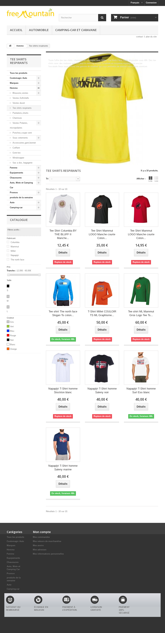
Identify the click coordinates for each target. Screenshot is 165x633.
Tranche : (11, 270)
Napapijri (15, 255)
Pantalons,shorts (20, 113)
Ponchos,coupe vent (22, 133)
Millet (13, 251)
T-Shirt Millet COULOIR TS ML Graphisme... (102, 313)
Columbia (15, 242)
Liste (156, 181)
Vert (12, 326)
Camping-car (16, 207)
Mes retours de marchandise (47, 541)
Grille (150, 181)
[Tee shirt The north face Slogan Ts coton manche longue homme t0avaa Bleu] (63, 290)
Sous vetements (20, 138)
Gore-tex (16, 153)
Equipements (16, 172)
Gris (12, 322)
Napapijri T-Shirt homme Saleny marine (63, 467)
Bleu (12, 331)
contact (139, 36)
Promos (14, 192)
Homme (14, 88)
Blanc (12, 344)
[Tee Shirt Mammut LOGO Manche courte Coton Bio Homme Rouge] (141, 209)
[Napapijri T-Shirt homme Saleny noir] (102, 367)
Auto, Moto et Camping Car (21, 185)
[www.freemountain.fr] (30, 13)
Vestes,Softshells (20, 98)
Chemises (17, 118)
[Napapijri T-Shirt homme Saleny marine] (63, 444)
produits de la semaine (21, 197)
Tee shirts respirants (22, 108)
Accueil (16, 30)
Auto (12, 202)
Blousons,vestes (20, 93)
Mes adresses (39, 549)
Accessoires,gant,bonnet (24, 143)
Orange (13, 349)
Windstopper (18, 158)
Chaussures (16, 177)
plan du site (151, 36)
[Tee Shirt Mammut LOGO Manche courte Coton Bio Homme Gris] (102, 209)
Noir (12, 340)
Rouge (13, 335)
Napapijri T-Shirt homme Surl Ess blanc (141, 390)
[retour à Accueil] (10, 46)
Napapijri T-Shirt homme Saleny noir (102, 390)
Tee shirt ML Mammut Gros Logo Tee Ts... (141, 313)
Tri (47, 178)
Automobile (39, 30)
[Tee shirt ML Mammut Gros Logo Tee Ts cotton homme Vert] (141, 290)
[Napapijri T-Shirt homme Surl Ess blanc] (141, 367)
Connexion (151, 2)
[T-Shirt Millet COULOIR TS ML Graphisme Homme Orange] (102, 290)
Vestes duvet (18, 103)
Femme (13, 168)
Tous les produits (18, 73)
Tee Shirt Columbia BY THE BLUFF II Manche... (63, 234)
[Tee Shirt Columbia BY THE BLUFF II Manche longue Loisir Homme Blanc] (63, 209)
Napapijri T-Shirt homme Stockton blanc (63, 390)
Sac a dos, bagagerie (22, 163)
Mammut (15, 246)
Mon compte (42, 532)
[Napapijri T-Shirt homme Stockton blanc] (63, 367)
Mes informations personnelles (48, 554)
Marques (14, 83)
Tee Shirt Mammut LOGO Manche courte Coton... (102, 234)
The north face (17, 259)
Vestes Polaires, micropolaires (19, 125)
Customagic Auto (18, 78)
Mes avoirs (38, 545)
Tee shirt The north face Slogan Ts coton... (63, 313)
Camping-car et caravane (76, 30)
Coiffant (16, 148)
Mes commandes (41, 537)
